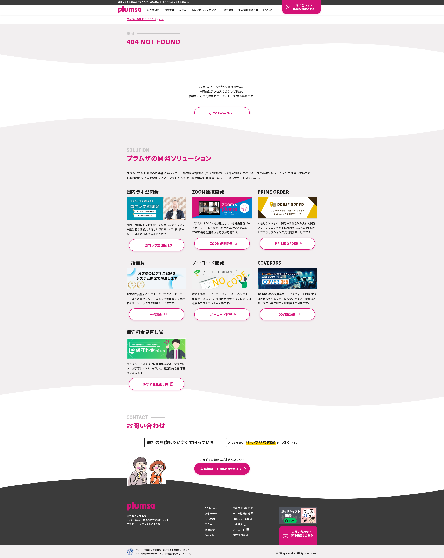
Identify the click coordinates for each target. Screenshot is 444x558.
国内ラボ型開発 (241, 508)
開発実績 (169, 9)
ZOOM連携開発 (241, 513)
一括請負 (238, 524)
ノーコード (239, 529)
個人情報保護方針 (248, 9)
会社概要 (228, 9)
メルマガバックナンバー (205, 9)
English (267, 9)
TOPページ (211, 508)
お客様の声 (153, 9)
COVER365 (239, 535)
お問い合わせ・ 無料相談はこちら (302, 533)
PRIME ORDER (241, 518)
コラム (183, 9)
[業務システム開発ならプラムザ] (141, 508)
